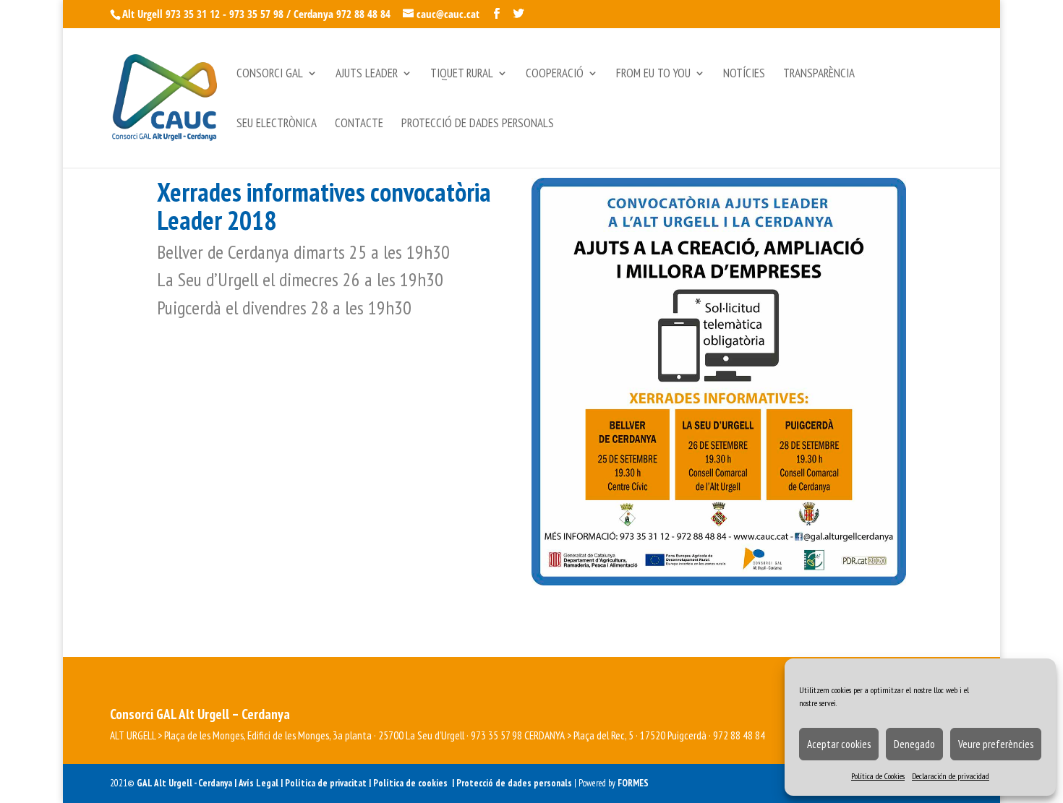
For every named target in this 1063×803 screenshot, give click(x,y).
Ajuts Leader (367, 74)
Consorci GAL (269, 74)
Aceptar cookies (839, 744)
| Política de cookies (410, 783)
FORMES (633, 783)
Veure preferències (995, 744)
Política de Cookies (878, 775)
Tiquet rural (461, 74)
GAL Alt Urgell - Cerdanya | (186, 783)
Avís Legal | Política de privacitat (304, 783)
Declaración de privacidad (950, 775)
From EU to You (653, 74)
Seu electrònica (276, 124)
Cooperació (555, 74)
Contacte (359, 124)
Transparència (819, 74)
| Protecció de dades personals (513, 783)
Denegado (914, 744)
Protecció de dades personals (477, 124)
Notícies (744, 74)
